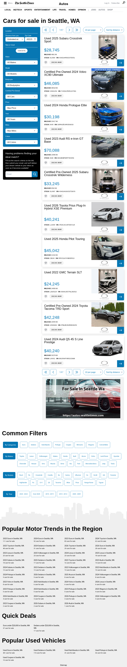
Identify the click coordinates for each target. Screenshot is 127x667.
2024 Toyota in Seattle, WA (105, 540)
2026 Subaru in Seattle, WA (44, 604)
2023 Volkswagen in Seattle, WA (77, 568)
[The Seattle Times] (24, 3)
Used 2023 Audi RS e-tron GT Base (63, 140)
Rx (29, 475)
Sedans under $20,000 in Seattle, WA (47, 628)
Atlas (68, 482)
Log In (106, 3)
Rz (33, 482)
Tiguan (101, 482)
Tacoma (58, 482)
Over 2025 (36, 494)
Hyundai (116, 456)
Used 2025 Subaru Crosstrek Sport (63, 40)
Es (87, 475)
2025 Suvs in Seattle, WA (12, 540)
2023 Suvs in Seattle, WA (74, 540)
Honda (65, 456)
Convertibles (103, 445)
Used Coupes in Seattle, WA (14, 658)
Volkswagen (43, 456)
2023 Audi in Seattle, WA (104, 561)
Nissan (34, 464)
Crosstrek (39, 475)
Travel (62, 9)
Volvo (93, 456)
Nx (59, 475)
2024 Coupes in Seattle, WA (44, 597)
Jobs (93, 9)
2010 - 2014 (63, 494)
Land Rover (104, 456)
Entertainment (42, 9)
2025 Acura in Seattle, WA (74, 576)
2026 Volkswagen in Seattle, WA (107, 597)
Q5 (49, 482)
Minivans (80, 445)
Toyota (21, 456)
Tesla (112, 464)
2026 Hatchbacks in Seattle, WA (15, 597)
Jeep (103, 464)
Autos (63, 3)
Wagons (91, 445)
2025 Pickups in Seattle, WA (14, 590)
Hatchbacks (46, 445)
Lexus (32, 456)
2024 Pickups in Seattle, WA (14, 576)
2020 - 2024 (23, 494)
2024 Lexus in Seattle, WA (74, 554)
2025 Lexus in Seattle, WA (105, 554)
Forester (113, 475)
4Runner (78, 475)
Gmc (43, 464)
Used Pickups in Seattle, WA (106, 651)
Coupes (68, 445)
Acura (84, 456)
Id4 (104, 475)
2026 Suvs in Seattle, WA (105, 547)
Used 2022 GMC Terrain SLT (63, 272)
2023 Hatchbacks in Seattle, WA (107, 568)
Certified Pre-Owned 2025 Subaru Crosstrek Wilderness (66, 174)
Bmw (62, 464)
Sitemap (63, 665)
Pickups (58, 445)
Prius (77, 482)
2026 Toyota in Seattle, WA (75, 547)
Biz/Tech (17, 9)
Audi (74, 456)
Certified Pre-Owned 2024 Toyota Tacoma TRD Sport (66, 307)
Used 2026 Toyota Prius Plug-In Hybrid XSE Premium (65, 207)
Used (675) (21, 51)
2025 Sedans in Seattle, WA (44, 561)
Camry (67, 475)
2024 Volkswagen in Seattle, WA (107, 576)
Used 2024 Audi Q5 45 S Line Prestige (63, 341)
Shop (110, 9)
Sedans (33, 445)
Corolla (50, 475)
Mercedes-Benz (91, 464)
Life (55, 9)
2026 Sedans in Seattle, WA (44, 576)
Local (8, 9)
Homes (72, 9)
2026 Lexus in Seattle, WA (105, 583)
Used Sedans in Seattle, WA (44, 651)
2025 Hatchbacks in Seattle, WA (46, 583)
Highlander (23, 482)
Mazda (52, 464)
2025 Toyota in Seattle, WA (13, 547)
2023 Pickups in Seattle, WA (75, 590)
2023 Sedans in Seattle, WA (44, 568)
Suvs (23, 445)
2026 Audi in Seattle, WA (74, 604)
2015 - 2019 (50, 494)
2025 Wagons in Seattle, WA (106, 590)
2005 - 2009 (77, 494)
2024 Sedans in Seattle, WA (44, 547)
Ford (78, 464)
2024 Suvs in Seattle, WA (43, 540)
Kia (71, 464)
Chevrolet (22, 464)
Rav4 (21, 475)
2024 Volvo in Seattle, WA (74, 583)
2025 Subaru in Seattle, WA (13, 561)
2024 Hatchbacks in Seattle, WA (46, 590)
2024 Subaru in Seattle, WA (13, 568)
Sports (28, 9)
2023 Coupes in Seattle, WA (14, 604)
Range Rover (88, 482)
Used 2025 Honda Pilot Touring (64, 238)
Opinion (82, 9)
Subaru (55, 456)
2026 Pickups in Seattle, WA (75, 597)
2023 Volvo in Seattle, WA (13, 583)
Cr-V (41, 482)
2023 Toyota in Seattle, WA (75, 561)
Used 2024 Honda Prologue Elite (65, 105)
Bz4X (95, 475)
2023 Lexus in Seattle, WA (13, 554)
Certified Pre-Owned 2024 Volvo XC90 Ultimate (65, 73)
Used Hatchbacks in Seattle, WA (76, 651)
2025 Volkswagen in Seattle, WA (46, 554)
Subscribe (115, 3)
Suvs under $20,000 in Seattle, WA (16, 627)
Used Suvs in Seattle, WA (12, 651)
